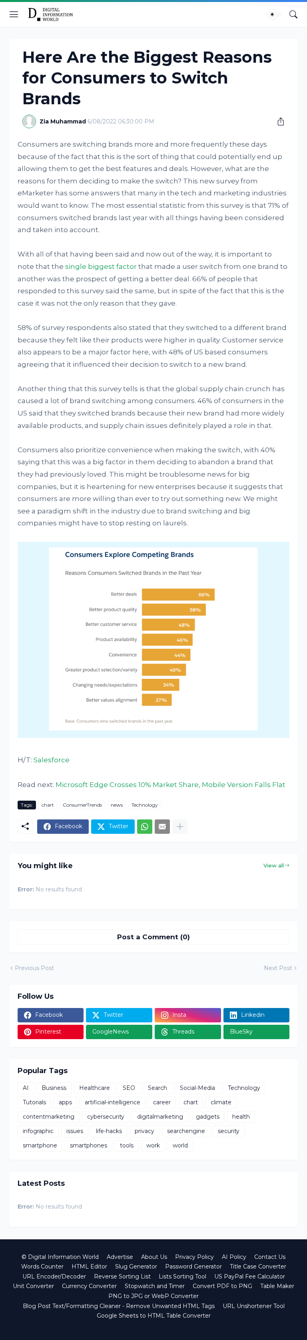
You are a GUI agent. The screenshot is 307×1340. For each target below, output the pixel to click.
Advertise (120, 1256)
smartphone (40, 1145)
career (162, 1102)
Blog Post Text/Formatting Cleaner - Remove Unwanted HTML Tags (119, 1306)
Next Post (278, 968)
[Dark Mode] (274, 14)
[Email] (162, 826)
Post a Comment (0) (153, 937)
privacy (144, 1131)
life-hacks (109, 1131)
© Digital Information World (60, 1256)
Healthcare (94, 1087)
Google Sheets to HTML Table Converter (154, 1315)
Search (157, 1087)
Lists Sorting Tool (182, 1276)
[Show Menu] (14, 14)
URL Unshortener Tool (254, 1306)
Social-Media (197, 1087)
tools (127, 1145)
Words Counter (42, 1266)
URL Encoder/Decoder (54, 1276)
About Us (154, 1256)
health (241, 1116)
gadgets (207, 1116)
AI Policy (234, 1256)
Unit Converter (33, 1286)
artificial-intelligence (112, 1102)
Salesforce (52, 760)
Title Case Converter (258, 1266)
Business (54, 1087)
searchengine (186, 1131)
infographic (38, 1131)
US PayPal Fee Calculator (249, 1276)
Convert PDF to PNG (222, 1286)
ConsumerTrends (82, 805)
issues (74, 1131)
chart (48, 805)
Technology (145, 805)
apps (65, 1102)
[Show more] (179, 826)
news (117, 805)
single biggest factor (101, 266)
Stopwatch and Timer (155, 1286)
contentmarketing (48, 1116)
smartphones (88, 1145)
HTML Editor (89, 1266)
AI (26, 1087)
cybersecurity (105, 1116)
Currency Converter (89, 1286)
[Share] (278, 121)
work (153, 1145)
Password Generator (193, 1266)
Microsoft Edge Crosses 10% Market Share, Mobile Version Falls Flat (170, 785)
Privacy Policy (194, 1256)
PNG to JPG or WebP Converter (153, 1296)
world (180, 1145)
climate (221, 1102)
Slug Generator (136, 1266)
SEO (129, 1087)
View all (273, 865)
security (228, 1131)
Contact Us (269, 1256)
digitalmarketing (160, 1116)
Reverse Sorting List (122, 1276)
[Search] (293, 14)
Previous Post (34, 968)
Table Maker (277, 1286)
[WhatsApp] (144, 826)
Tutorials (34, 1102)
